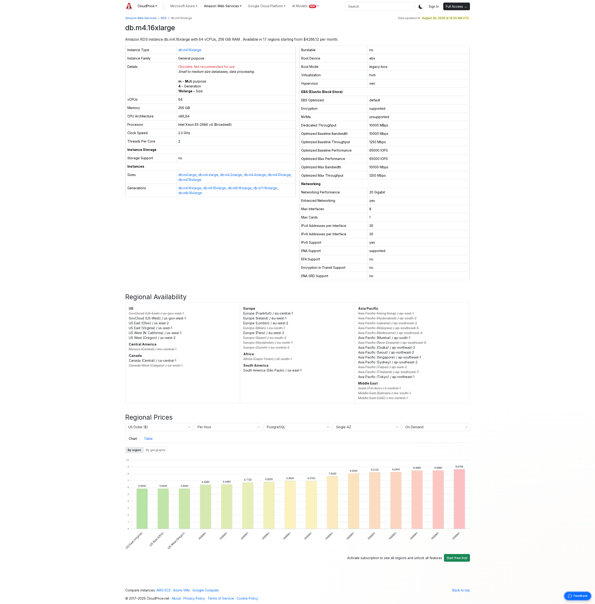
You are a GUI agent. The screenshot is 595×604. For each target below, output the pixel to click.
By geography (155, 450)
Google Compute (205, 590)
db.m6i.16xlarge (239, 188)
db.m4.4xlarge (255, 175)
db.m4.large (187, 175)
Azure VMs (181, 590)
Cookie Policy (247, 598)
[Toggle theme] (420, 6)
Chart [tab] (133, 439)
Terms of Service (221, 598)
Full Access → (456, 6)
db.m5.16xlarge (214, 188)
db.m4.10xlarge (279, 175)
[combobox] (380, 6)
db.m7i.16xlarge (265, 188)
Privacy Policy (194, 598)
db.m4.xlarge (208, 175)
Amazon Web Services (141, 18)
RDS (164, 18)
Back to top (461, 590)
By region (134, 450)
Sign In (434, 6)
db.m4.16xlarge (189, 50)
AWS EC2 (163, 590)
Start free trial (456, 558)
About (176, 598)
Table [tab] (148, 439)
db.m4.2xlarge (231, 175)
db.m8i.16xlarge (190, 193)
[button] (147, 6)
